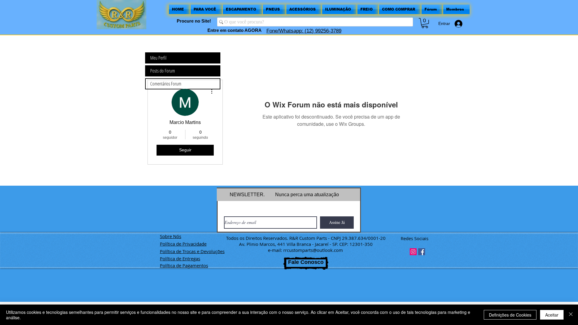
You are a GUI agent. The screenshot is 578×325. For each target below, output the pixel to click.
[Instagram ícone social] (413, 251)
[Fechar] (570, 314)
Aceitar (551, 315)
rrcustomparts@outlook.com (313, 250)
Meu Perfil (158, 57)
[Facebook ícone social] (421, 251)
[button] (425, 23)
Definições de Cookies (510, 315)
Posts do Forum (162, 70)
